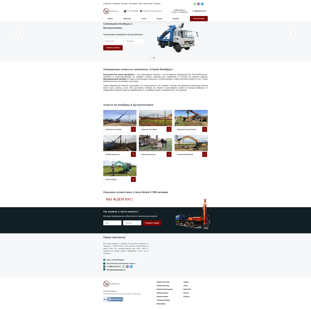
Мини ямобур (161, 303)
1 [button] (149, 57)
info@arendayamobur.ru (116, 270)
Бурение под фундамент (165, 289)
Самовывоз (116, 3)
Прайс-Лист (127, 18)
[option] (178, 37)
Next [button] (293, 33)
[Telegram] (202, 3)
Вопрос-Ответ (148, 3)
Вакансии (157, 3)
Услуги (144, 18)
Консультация (198, 18)
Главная (110, 18)
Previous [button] (18, 33)
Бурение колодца (162, 296)
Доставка (124, 3)
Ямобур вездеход (162, 292)
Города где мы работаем (109, 291)
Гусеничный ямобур (163, 300)
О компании (107, 3)
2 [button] (151, 57)
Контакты (176, 18)
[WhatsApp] (194, 3)
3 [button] (153, 57)
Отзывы (159, 18)
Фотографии (133, 3)
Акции (140, 3)
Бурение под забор (163, 285)
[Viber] (198, 3)
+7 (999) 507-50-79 (199, 11)
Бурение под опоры (163, 282)
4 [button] (156, 57)
